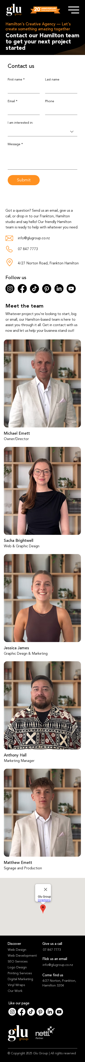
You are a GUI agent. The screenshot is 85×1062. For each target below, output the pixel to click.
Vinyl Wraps (16, 985)
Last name (52, 79)
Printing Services (20, 973)
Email (12, 101)
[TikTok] (34, 288)
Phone (49, 101)
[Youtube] (71, 288)
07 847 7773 (28, 249)
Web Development (22, 956)
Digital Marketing (20, 979)
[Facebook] (22, 288)
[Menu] (73, 10)
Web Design (17, 950)
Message (15, 144)
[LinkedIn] (58, 288)
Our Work (15, 991)
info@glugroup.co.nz (34, 238)
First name (16, 79)
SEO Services (17, 961)
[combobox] (42, 131)
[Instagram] (10, 288)
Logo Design (17, 967)
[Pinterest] (46, 288)
